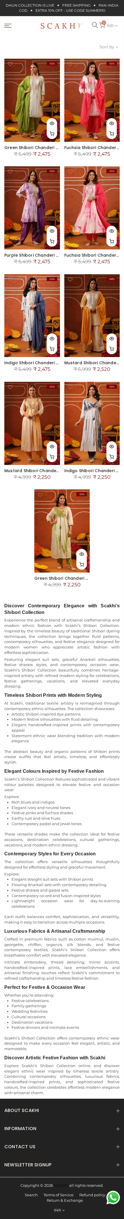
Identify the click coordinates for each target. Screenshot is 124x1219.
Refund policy (92, 1195)
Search (31, 1195)
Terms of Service (59, 1195)
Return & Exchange (65, 1200)
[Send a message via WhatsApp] (113, 1197)
